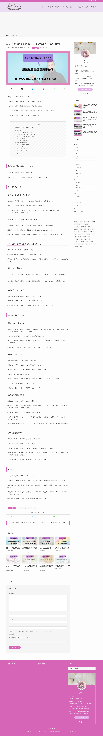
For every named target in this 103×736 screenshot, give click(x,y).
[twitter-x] (88, 1)
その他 (77, 205)
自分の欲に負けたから (22, 140)
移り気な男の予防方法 (21, 142)
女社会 (92, 234)
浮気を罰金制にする (22, 150)
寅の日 (79, 236)
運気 (83, 244)
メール (11, 619)
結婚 (76, 162)
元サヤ (89, 229)
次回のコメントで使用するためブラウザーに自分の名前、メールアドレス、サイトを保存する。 (33, 631)
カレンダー (86, 221)
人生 (77, 199)
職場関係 (78, 182)
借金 (85, 229)
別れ (93, 229)
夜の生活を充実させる (22, 149)
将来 (89, 236)
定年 (75, 236)
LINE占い (76, 221)
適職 (77, 190)
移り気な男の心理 (19, 130)
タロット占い (86, 224)
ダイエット (78, 202)
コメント (11, 593)
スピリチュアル (77, 224)
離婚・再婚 (78, 173)
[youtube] (92, 1)
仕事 (76, 179)
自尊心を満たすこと (22, 146)
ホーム (29, 731)
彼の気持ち (76, 239)
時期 (77, 170)
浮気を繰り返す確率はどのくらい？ (24, 127)
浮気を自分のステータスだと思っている (26, 134)
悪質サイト (76, 241)
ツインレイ (76, 226)
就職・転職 (78, 185)
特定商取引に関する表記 (54, 731)
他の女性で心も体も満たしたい (24, 132)
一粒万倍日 (83, 226)
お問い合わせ (72, 731)
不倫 (77, 176)
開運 (90, 244)
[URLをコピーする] (65, 89)
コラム (34, 47)
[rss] (94, 1)
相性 (77, 153)
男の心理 (35, 508)
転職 (79, 244)
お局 (81, 221)
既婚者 (82, 241)
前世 (75, 231)
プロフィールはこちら (85, 89)
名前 (10, 613)
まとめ (16, 153)
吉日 (94, 231)
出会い (77, 150)
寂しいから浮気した (22, 138)
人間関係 (78, 196)
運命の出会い (79, 167)
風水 (81, 246)
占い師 (90, 231)
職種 (75, 244)
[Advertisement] (51, 23)
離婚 (94, 244)
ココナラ (93, 221)
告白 (75, 234)
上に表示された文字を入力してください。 (19, 637)
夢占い (79, 234)
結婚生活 (78, 164)
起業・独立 (78, 187)
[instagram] (90, 1)
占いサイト (84, 231)
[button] (11, 89)
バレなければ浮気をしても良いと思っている (28, 136)
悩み (76, 193)
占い (79, 231)
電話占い (76, 246)
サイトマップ (64, 731)
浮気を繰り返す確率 (27, 508)
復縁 (77, 158)
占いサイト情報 (79, 211)
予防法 (19, 508)
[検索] (96, 1)
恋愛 (38, 47)
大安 (84, 234)
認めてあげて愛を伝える (23, 144)
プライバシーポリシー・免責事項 (40, 731)
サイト (10, 625)
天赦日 (88, 234)
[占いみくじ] (14, 6)
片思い (77, 156)
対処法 (84, 236)
